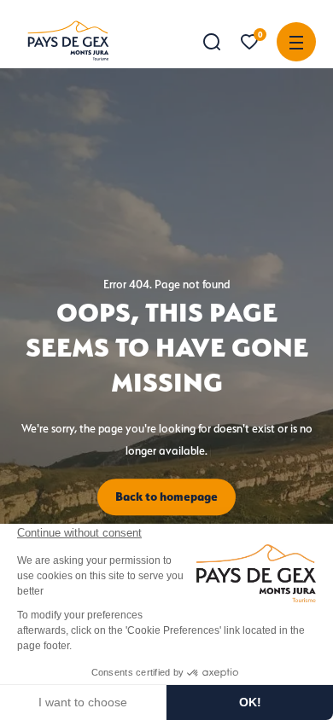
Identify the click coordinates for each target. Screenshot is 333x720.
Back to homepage (166, 496)
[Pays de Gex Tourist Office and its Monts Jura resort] (68, 40)
